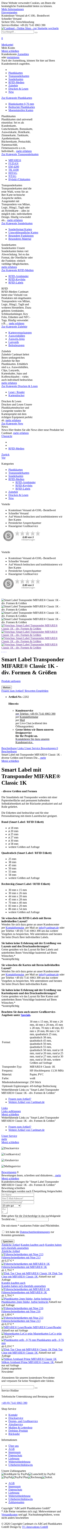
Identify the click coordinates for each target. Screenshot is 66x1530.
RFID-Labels (15, 282)
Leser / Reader (16, 392)
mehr (43, 757)
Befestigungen (16, 345)
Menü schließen (10, 51)
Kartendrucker (16, 395)
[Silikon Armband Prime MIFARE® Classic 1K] (29, 1358)
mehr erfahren (24, 151)
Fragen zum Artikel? (13, 690)
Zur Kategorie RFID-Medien (17, 270)
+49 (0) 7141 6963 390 (14, 1402)
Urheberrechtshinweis (20, 1464)
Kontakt (12, 1414)
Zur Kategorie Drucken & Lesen (19, 386)
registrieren (13, 57)
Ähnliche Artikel (10, 1244)
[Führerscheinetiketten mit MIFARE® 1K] (25, 1263)
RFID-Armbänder (18, 276)
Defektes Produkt (18, 1430)
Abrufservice (15, 1424)
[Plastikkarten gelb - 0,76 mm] (19, 1339)
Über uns (13, 1445)
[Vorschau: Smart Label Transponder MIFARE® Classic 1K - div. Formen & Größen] (33, 628)
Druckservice (15, 1418)
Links (20, 748)
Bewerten (30, 690)
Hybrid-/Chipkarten (19, 179)
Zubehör (13, 491)
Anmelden (23, 54)
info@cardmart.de (49, 927)
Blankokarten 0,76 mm (21, 103)
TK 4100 (13, 169)
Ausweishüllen (16, 335)
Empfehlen (42, 690)
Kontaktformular (15, 927)
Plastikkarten (15, 469)
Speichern (8, 1241)
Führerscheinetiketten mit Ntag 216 (20, 1311)
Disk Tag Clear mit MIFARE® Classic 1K (31, 1275)
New (11, 498)
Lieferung (13, 1458)
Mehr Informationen (12, 9)
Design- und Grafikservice (23, 1421)
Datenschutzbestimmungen (35, 1231)
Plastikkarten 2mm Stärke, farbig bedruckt (25, 1301)
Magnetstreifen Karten (20, 110)
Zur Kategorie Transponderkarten (20, 154)
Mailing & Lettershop (20, 1427)
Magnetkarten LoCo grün (47, 1333)
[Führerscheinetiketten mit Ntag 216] (22, 1308)
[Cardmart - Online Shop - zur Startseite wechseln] (30, 28)
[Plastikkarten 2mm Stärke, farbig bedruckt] (26, 1298)
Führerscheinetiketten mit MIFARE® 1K (24, 1267)
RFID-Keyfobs (16, 279)
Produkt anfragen (11, 681)
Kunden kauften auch (33, 1244)
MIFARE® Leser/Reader (47, 1327)
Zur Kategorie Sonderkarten (17, 223)
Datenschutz (15, 1455)
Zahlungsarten (16, 1502)
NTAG (12, 176)
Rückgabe (14, 1433)
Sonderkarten (15, 476)
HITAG (12, 172)
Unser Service (32, 748)
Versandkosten (9, 1514)
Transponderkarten (18, 472)
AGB (11, 1449)
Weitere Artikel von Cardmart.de (26, 1102)
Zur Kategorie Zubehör (14, 326)
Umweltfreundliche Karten (23, 232)
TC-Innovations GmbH (35, 1526)
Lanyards (13, 342)
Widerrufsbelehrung (19, 1461)
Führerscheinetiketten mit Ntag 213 (20, 1257)
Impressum (14, 1452)
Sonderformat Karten (20, 229)
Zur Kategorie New (12, 423)
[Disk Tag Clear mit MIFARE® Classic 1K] (26, 1273)
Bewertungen (49, 748)
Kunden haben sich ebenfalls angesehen (23, 1286)
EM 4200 (13, 166)
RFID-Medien (16, 479)
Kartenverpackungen (20, 332)
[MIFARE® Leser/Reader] (17, 1327)
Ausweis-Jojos (16, 338)
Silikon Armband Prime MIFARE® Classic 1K (27, 1362)
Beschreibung (9, 748)
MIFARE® (14, 160)
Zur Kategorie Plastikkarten (16, 97)
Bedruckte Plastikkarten (21, 107)
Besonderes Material (19, 238)
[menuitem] (33, 40)
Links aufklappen (11, 1111)
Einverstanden (9, 12)
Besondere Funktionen (21, 235)
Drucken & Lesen (18, 495)
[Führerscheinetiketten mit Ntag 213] (22, 1254)
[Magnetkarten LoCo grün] (17, 1333)
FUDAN (13, 163)
